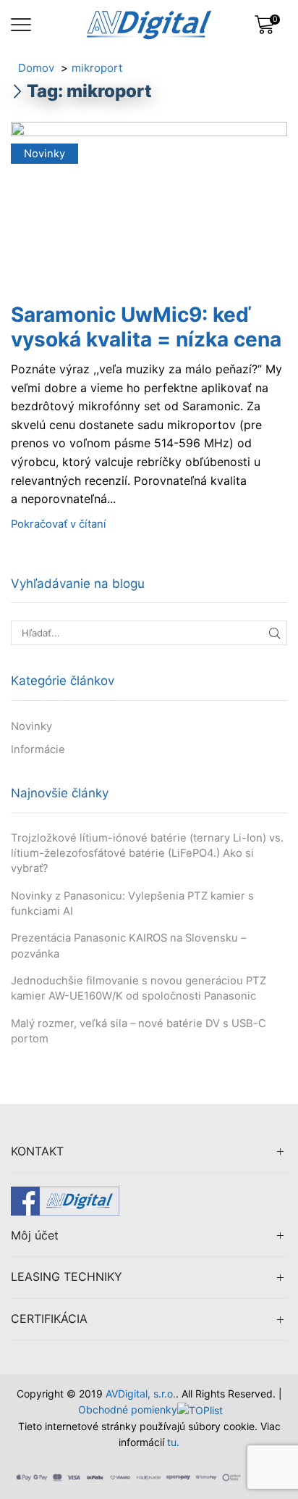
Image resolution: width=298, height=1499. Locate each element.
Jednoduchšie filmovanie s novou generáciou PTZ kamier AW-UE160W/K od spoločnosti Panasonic (138, 988)
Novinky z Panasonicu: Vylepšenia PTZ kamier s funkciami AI (132, 903)
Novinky (44, 153)
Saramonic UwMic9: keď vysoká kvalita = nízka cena (146, 327)
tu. (173, 1442)
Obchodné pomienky (127, 1409)
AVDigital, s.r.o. (141, 1393)
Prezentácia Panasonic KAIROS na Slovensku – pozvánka (128, 945)
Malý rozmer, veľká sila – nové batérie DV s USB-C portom (138, 1031)
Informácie (38, 749)
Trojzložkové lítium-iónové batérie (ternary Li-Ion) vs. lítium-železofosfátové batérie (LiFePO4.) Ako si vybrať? (147, 853)
